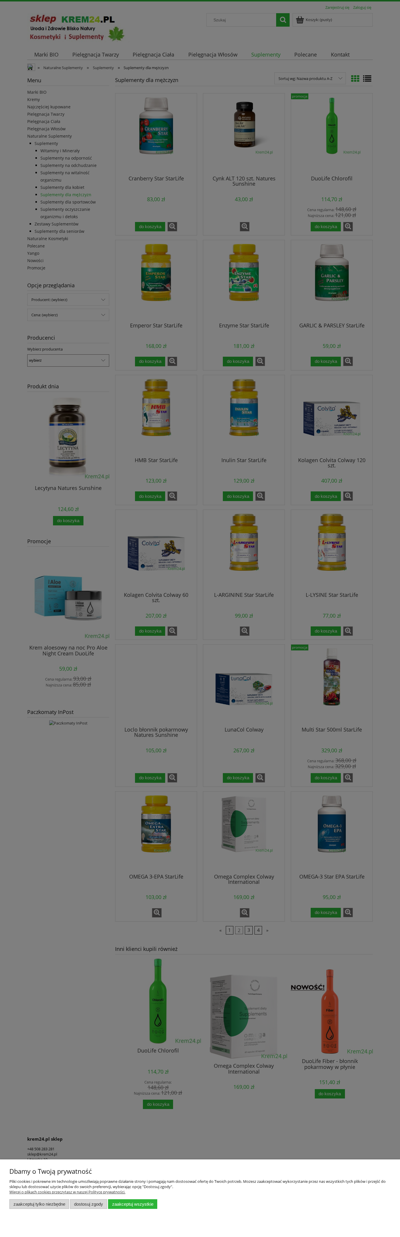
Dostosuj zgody (88, 1204)
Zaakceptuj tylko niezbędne (39, 1204)
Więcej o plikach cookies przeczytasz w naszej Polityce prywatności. (67, 1192)
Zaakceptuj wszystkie (132, 1204)
